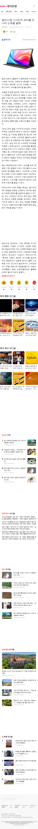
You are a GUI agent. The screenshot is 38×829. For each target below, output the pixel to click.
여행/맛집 (9, 11)
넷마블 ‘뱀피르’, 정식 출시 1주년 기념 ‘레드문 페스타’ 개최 (18, 314)
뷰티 (16, 11)
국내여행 (6, 445)
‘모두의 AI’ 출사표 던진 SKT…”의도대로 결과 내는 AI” (31, 388)
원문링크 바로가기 (8, 276)
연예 (21, 11)
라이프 (33, 11)
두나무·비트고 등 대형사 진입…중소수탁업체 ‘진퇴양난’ (6, 367)
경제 (27, 11)
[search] (34, 5)
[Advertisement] (19, 225)
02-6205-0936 (6, 817)
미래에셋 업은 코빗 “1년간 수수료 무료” (6, 334)
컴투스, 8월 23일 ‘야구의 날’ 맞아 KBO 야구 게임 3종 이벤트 (31, 334)
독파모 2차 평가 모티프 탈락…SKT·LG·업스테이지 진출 (31, 314)
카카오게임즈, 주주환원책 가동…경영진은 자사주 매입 (18, 334)
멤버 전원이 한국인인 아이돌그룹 (25, 761)
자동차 (6, 454)
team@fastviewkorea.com (28, 817)
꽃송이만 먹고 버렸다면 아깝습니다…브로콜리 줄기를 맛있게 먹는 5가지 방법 (24, 702)
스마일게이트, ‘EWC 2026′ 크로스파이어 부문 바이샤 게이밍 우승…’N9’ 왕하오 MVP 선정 (18, 367)
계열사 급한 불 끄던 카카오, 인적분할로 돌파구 (31, 367)
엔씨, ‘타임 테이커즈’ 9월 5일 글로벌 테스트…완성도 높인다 (5, 388)
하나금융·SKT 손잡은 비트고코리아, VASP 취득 (5, 314)
